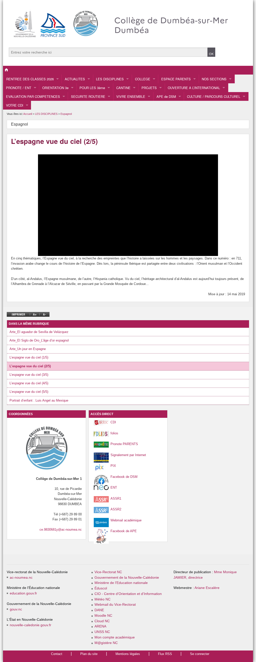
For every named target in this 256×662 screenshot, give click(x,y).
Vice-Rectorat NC (108, 572)
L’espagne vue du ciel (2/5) (30, 366)
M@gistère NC (106, 643)
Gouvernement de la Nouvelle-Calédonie (126, 577)
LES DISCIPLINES (110, 79)
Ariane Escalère (207, 588)
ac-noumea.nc (21, 577)
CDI (113, 422)
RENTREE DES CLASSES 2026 (30, 79)
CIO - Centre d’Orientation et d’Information (128, 594)
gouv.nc (16, 609)
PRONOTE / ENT (18, 87)
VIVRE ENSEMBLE (130, 96)
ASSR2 (115, 509)
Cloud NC (102, 621)
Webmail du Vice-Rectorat (115, 604)
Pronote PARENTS (124, 444)
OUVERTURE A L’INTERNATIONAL (194, 87)
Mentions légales (128, 654)
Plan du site (89, 654)
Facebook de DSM (124, 477)
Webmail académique (126, 520)
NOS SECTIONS (214, 79)
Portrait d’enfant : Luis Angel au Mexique (39, 400)
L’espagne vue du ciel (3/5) (29, 375)
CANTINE (123, 87)
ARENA (100, 626)
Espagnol (66, 113)
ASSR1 (115, 498)
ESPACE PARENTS (176, 79)
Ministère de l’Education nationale (121, 583)
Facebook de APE (123, 531)
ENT (113, 487)
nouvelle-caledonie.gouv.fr (30, 625)
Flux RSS (165, 654)
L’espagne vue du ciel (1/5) (29, 357)
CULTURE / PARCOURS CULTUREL (213, 96)
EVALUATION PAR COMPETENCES (33, 96)
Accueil (27, 113)
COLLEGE (142, 79)
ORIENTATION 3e (55, 87)
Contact (56, 654)
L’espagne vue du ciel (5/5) (29, 392)
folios (114, 433)
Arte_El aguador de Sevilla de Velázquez (39, 332)
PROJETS (149, 87)
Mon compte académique (114, 637)
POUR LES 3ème (92, 87)
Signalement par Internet (128, 455)
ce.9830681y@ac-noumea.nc (61, 529)
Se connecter (199, 654)
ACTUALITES (75, 79)
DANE (99, 610)
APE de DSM (166, 96)
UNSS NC (102, 632)
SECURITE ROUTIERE (88, 96)
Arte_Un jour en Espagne (28, 349)
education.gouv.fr (23, 593)
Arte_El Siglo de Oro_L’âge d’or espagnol (39, 340)
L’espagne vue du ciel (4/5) (29, 383)
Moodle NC (103, 615)
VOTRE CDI (14, 105)
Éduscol (100, 588)
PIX (113, 466)
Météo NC (102, 599)
